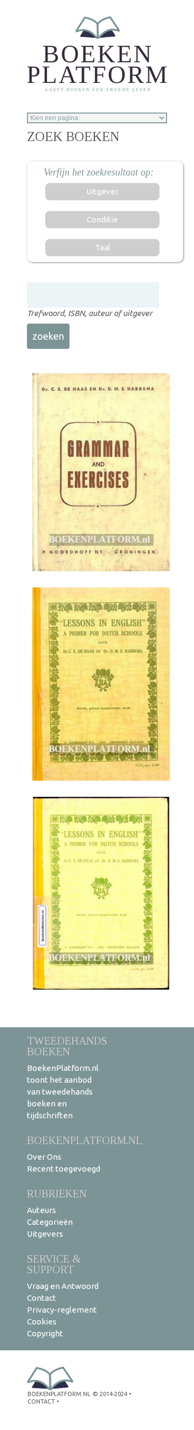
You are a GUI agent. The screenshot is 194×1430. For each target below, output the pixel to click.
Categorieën (50, 1221)
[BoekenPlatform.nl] (97, 50)
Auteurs (41, 1210)
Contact (41, 1297)
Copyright (45, 1333)
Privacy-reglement (62, 1309)
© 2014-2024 (110, 1394)
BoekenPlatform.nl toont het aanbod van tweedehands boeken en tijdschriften (63, 1091)
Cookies (42, 1321)
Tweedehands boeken (67, 1046)
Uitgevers (45, 1233)
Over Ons (44, 1156)
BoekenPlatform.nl (84, 1140)
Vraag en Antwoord (63, 1286)
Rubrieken (57, 1193)
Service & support (54, 1264)
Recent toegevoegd (63, 1168)
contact (41, 1401)
